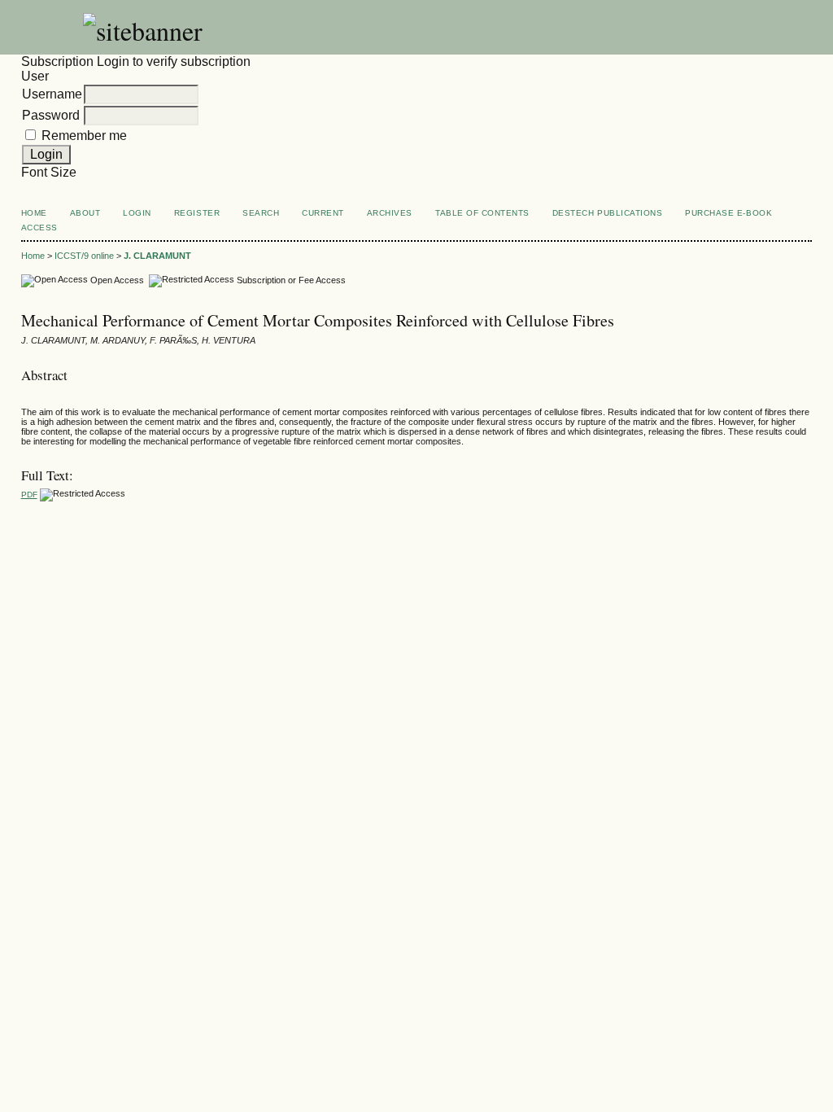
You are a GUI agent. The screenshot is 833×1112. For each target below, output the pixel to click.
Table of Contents (482, 212)
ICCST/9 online (84, 255)
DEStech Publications (607, 212)
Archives (389, 212)
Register (197, 212)
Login (137, 212)
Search (260, 212)
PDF (29, 494)
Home (34, 212)
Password (51, 115)
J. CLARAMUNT (157, 255)
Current (323, 212)
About (85, 212)
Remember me (84, 135)
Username (52, 94)
